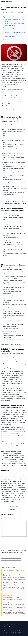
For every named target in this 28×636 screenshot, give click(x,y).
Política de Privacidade (16, 624)
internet (11, 76)
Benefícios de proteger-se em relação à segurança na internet (14, 24)
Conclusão (7, 39)
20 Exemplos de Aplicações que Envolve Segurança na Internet (14, 28)
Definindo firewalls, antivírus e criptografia (15, 32)
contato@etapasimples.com (16, 631)
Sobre (17, 626)
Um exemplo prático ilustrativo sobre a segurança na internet (14, 35)
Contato (22, 626)
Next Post (13, 509)
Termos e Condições (9, 626)
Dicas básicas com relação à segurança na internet (14, 20)
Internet (13, 12)
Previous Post (14, 506)
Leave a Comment (5, 12)
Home (7, 624)
